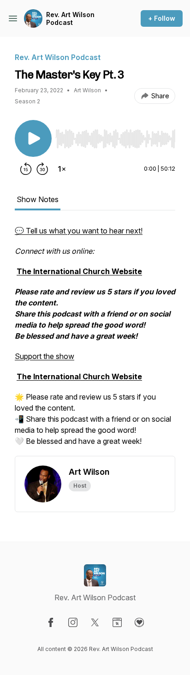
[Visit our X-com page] (95, 622)
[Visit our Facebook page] (50, 622)
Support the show (44, 356)
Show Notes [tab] (38, 199)
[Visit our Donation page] (139, 622)
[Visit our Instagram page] (72, 622)
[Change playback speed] (62, 168)
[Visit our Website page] (117, 622)
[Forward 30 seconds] (42, 168)
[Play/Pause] (33, 138)
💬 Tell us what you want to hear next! (78, 230)
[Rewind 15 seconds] (25, 168)
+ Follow (161, 18)
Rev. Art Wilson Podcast (70, 19)
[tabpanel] (95, 340)
